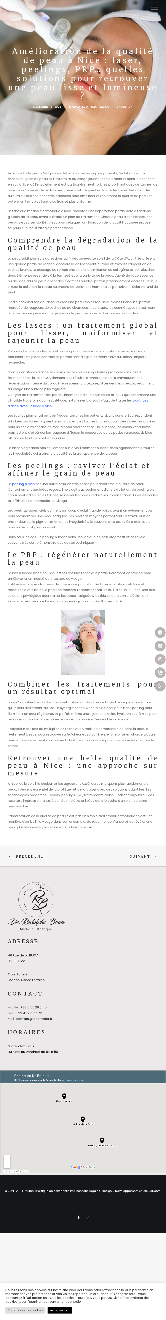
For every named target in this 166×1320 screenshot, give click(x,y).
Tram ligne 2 (17, 974)
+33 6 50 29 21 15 (34, 1007)
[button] (154, 8)
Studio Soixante (150, 1191)
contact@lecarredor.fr (34, 1018)
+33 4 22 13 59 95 (29, 1013)
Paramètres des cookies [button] (25, 1310)
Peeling (103, 106)
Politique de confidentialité (55, 1191)
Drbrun (127, 106)
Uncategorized (84, 106)
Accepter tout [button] (59, 1310)
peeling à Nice (23, 484)
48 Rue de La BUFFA (23, 955)
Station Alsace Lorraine (26, 980)
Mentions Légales (88, 1191)
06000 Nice (16, 961)
